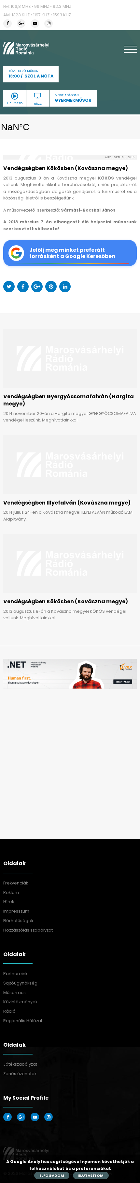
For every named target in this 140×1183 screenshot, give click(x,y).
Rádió (9, 1011)
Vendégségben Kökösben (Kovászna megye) (65, 601)
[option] (70, 674)
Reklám (11, 892)
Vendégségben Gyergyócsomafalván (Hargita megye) (68, 400)
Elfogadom (51, 1175)
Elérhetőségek (18, 920)
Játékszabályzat (20, 1064)
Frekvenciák (15, 883)
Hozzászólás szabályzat (28, 930)
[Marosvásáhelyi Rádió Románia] (26, 48)
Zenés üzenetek (19, 1073)
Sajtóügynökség (20, 983)
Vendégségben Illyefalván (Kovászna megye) (67, 502)
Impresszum (16, 911)
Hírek (8, 901)
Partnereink (15, 973)
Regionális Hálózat (22, 1020)
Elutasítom (91, 1175)
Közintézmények (20, 1001)
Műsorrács (14, 992)
